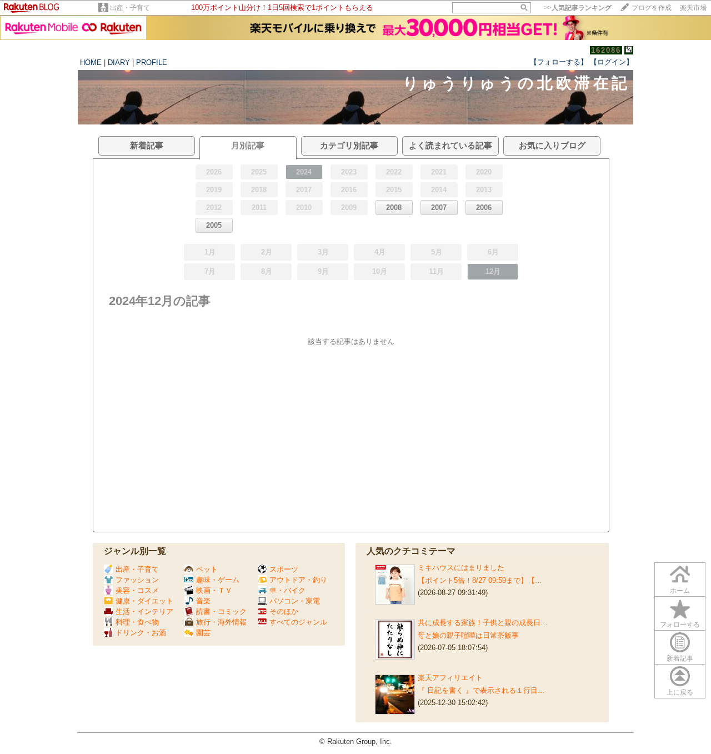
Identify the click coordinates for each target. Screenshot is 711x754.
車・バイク (287, 590)
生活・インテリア (144, 611)
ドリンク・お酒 (141, 632)
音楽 (203, 601)
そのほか (283, 611)
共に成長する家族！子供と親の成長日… (483, 622)
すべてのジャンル (298, 622)
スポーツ (283, 569)
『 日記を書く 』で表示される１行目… (481, 690)
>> (578, 8)
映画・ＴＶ (214, 590)
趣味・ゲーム (217, 580)
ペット (207, 569)
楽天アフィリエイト (450, 677)
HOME (91, 62)
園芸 (203, 632)
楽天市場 (693, 8)
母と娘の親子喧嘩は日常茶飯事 (468, 635)
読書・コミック (221, 611)
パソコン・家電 (294, 601)
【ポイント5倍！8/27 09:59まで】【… (480, 580)
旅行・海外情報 (221, 622)
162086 (606, 50)
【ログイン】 (611, 62)
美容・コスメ (137, 590)
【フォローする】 (559, 62)
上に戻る (680, 692)
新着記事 (680, 658)
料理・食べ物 (137, 622)
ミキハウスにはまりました (461, 567)
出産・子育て (130, 8)
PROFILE (151, 62)
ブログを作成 (652, 8)
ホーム (680, 591)
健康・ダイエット (144, 601)
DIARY (119, 62)
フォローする (680, 624)
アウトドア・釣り (298, 580)
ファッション (137, 580)
